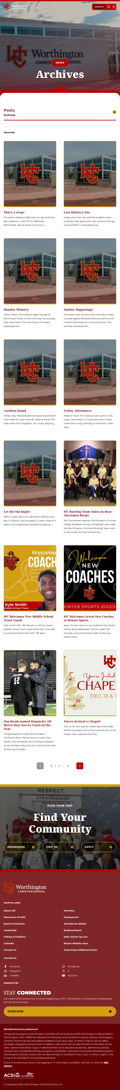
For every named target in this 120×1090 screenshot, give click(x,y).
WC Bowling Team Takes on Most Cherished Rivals (88, 513)
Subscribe (16, 1011)
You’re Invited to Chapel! (82, 721)
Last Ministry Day (77, 212)
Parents (99, 7)
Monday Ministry (16, 309)
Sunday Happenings (78, 309)
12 (68, 765)
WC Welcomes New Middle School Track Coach (28, 618)
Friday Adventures (78, 410)
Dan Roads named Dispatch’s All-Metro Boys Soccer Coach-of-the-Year (28, 725)
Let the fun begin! (17, 511)
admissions (16, 847)
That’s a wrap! (14, 212)
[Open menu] (113, 6)
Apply (89, 847)
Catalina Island (15, 410)
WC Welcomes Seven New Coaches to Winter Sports (89, 618)
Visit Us (52, 847)
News (60, 62)
